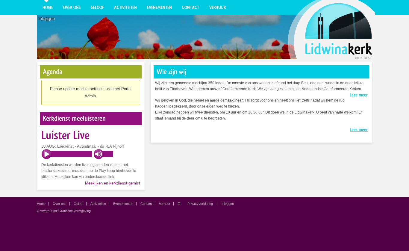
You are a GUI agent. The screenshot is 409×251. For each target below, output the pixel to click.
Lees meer (359, 95)
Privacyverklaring (200, 203)
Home (48, 7)
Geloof (97, 7)
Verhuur (217, 7)
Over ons (72, 7)
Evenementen (159, 7)
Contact (190, 7)
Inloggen (46, 18)
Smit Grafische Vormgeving (71, 211)
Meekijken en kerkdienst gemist (112, 183)
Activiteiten (125, 7)
